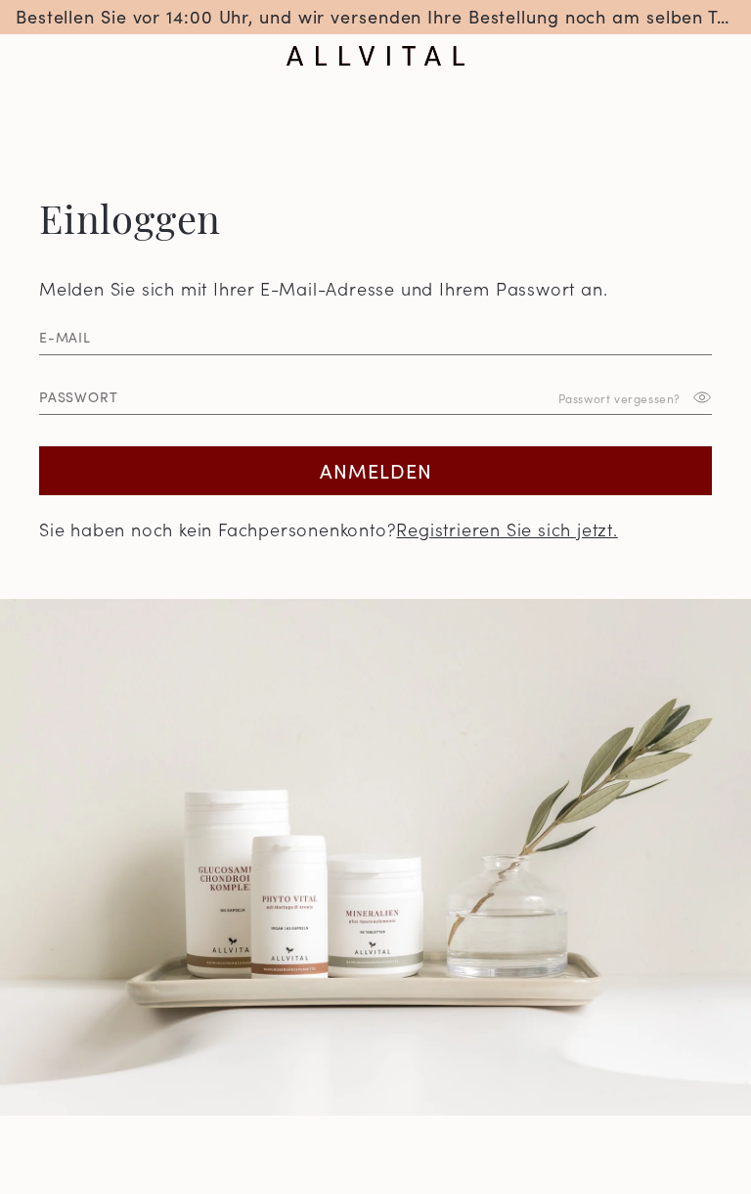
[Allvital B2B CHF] (375, 56)
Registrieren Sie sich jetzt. (506, 529)
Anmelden (376, 469)
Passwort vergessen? (619, 397)
